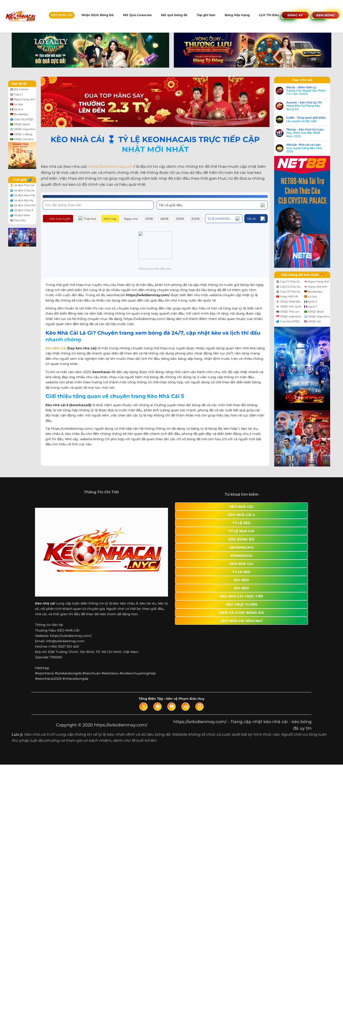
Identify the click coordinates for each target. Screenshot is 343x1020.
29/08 (180, 218)
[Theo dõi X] (143, 706)
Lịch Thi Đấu (269, 15)
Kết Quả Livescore (137, 15)
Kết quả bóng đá (174, 15)
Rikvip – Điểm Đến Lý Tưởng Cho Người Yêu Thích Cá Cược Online (306, 91)
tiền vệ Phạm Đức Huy (185, 699)
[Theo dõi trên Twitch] (199, 706)
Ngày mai (131, 218)
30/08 (195, 218)
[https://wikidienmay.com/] (20, 16)
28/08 (164, 218)
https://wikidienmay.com (111, 166)
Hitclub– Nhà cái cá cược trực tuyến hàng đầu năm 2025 (304, 148)
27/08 (149, 218)
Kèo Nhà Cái (56, 348)
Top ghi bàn (206, 15)
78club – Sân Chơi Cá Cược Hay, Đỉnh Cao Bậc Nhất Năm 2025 (305, 133)
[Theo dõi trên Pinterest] (157, 706)
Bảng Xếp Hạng (237, 15)
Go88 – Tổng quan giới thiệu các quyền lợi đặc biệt (306, 119)
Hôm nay (110, 218)
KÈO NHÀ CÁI (61, 15)
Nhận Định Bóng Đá (98, 15)
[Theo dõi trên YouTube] (171, 706)
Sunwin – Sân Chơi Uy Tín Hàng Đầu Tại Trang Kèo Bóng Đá (304, 106)
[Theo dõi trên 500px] (185, 706)
